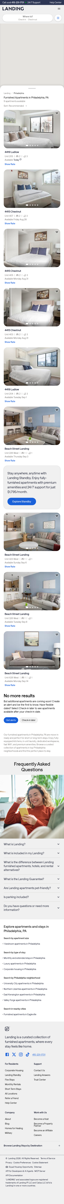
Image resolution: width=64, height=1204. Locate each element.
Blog (7, 1124)
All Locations (11, 1094)
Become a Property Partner (43, 1125)
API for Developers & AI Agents (19, 1171)
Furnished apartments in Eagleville (20, 1014)
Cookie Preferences (22, 1162)
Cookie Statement (40, 1162)
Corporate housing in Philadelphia (20, 969)
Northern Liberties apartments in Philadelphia (25, 989)
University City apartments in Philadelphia (23, 983)
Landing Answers (42, 1075)
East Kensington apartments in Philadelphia (24, 994)
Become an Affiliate (43, 1130)
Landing (7, 93)
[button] (27, 19)
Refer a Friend (11, 1098)
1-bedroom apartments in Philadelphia (22, 943)
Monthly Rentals (13, 1084)
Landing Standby (13, 1075)
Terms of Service (48, 1158)
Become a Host (41, 1119)
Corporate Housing (14, 1070)
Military (8, 1133)
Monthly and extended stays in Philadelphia (24, 958)
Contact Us (39, 1070)
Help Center (56, 2)
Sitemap (38, 1167)
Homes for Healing (14, 1128)
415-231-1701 (17, 2)
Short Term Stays (13, 1089)
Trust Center (40, 1080)
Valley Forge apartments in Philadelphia (22, 1000)
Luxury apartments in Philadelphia (20, 963)
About (8, 1119)
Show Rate (10, 164)
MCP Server (39, 1171)
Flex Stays (9, 1080)
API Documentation (14, 1175)
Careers (37, 1135)
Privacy (9, 1162)
